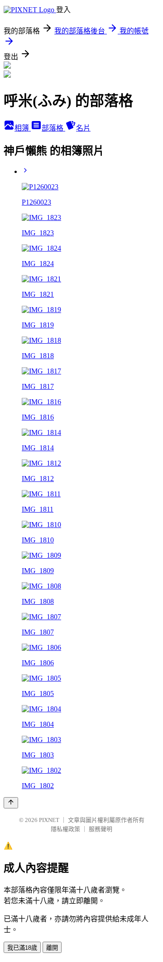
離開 (52, 947)
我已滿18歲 (22, 947)
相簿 (22, 128)
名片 (83, 128)
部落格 (53, 128)
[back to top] (11, 802)
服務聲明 (100, 829)
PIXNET (49, 820)
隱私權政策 (65, 829)
